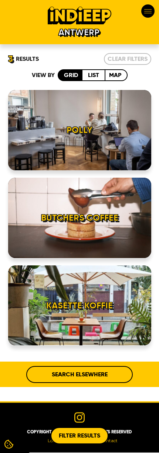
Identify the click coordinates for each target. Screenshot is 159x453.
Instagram (79, 417)
